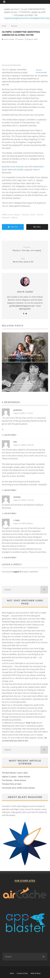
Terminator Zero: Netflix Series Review (18, 788)
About (12, 973)
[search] (44, 590)
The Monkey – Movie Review (14, 780)
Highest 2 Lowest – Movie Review (16, 776)
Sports (15, 217)
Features (20, 39)
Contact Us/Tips (22, 973)
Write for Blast (35, 973)
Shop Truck (30, 723)
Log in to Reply (10, 435)
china (33, 215)
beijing (26, 215)
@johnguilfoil (25, 309)
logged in (17, 571)
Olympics (6, 217)
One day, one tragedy (41, 72)
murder (41, 215)
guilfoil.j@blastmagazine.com (22, 306)
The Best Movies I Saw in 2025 (15, 773)
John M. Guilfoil (8, 39)
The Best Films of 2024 (11, 784)
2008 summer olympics (12, 215)
